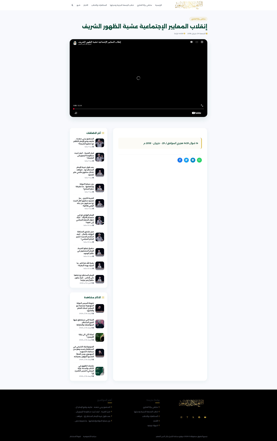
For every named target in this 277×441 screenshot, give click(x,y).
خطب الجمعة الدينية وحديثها (122, 5)
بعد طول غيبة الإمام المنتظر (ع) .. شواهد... (92, 416)
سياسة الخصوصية (89, 436)
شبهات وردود (152, 425)
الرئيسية (158, 5)
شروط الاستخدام (75, 436)
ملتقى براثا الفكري (144, 5)
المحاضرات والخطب (99, 5)
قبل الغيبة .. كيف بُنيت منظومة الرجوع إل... (92, 412)
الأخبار (86, 5)
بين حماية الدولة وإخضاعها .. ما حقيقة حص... (92, 421)
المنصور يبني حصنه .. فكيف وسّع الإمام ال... (92, 407)
